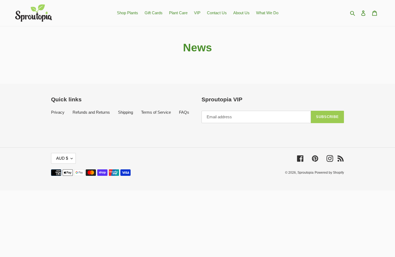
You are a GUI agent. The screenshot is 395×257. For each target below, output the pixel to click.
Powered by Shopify (329, 172)
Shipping (125, 112)
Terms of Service (156, 112)
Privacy (57, 112)
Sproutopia (305, 172)
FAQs (184, 112)
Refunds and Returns (91, 112)
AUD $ (62, 158)
